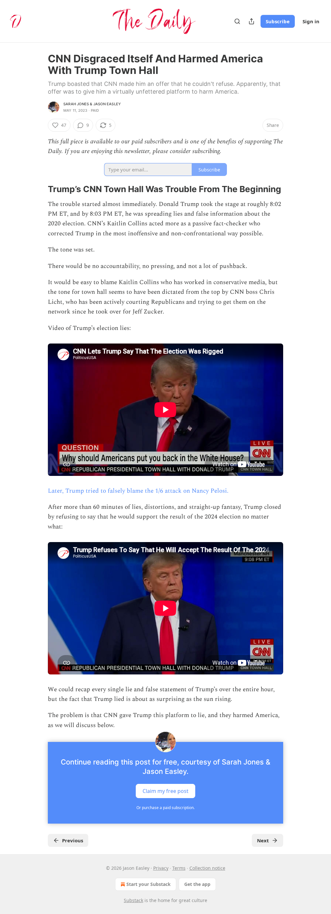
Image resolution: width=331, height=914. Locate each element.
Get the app (197, 884)
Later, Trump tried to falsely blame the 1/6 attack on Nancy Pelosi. (138, 491)
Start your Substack (148, 884)
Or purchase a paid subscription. (165, 807)
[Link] (39, 189)
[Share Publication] (251, 21)
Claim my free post (165, 791)
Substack (133, 900)
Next (263, 840)
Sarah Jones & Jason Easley (92, 104)
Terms (179, 868)
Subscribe (278, 21)
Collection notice (207, 868)
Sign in (311, 21)
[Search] (237, 21)
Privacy (160, 868)
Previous (72, 840)
